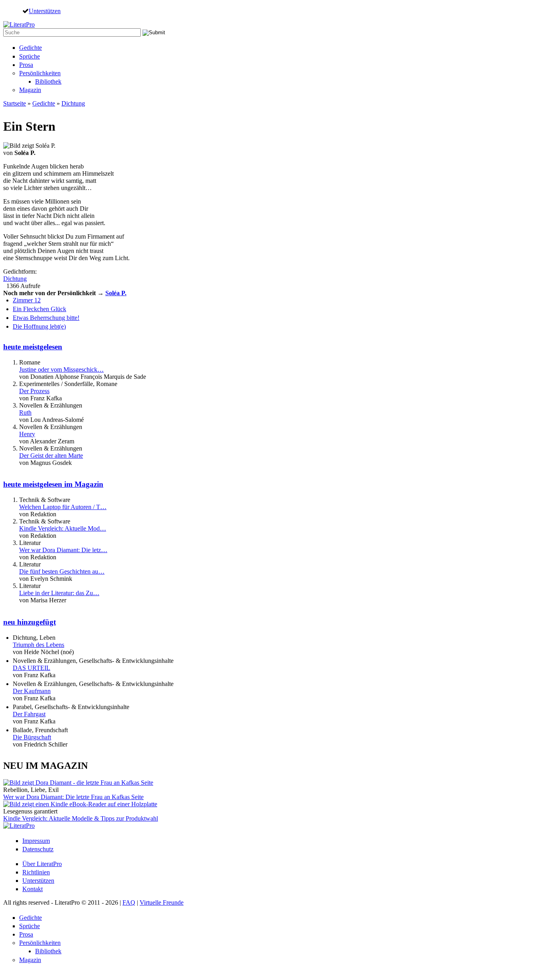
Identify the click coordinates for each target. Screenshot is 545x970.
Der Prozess (34, 391)
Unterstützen (45, 11)
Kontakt (32, 889)
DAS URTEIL (31, 667)
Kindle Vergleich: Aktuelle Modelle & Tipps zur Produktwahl (80, 818)
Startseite (14, 103)
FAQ (128, 902)
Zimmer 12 (27, 300)
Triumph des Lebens (38, 644)
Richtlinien (36, 872)
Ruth (25, 412)
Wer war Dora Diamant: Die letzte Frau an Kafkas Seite (73, 797)
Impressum (36, 840)
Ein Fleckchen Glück (39, 309)
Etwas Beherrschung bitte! (46, 317)
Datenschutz (37, 849)
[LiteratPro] (19, 24)
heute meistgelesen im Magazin (53, 484)
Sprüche (29, 56)
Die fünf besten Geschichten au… (62, 571)
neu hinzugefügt (29, 622)
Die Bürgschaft (32, 737)
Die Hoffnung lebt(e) (39, 326)
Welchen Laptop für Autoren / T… (63, 507)
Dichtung (73, 103)
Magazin (30, 89)
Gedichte (30, 47)
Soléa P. (115, 293)
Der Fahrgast (29, 714)
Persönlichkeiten (40, 73)
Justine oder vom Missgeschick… (61, 369)
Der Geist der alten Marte (51, 455)
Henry (27, 434)
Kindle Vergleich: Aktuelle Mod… (62, 528)
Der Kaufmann (32, 691)
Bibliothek (48, 81)
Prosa (26, 64)
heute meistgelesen (32, 347)
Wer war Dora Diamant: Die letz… (63, 550)
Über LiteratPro (42, 863)
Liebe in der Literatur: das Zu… (59, 593)
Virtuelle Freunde (162, 902)
